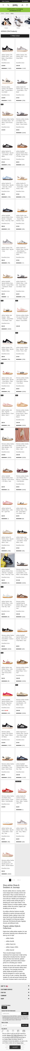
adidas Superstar (11, 944)
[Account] (22, 5)
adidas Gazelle (10, 941)
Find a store (5, 1022)
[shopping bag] (27, 5)
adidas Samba (10, 938)
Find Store (24, 1025)
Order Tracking (5, 1)
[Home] (15, 5)
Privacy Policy (7, 1039)
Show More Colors (6, 62)
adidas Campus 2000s (12, 947)
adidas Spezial (10, 950)
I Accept (15, 1047)
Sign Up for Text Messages (8, 1010)
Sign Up (4, 1007)
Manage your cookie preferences (15, 1035)
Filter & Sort (16, 36)
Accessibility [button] (25, 1)
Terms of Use (21, 1017)
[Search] (8, 5)
